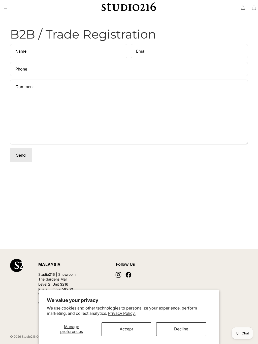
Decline (181, 328)
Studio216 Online (33, 336)
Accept (126, 328)
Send (21, 155)
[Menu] (6, 8)
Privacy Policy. (122, 313)
